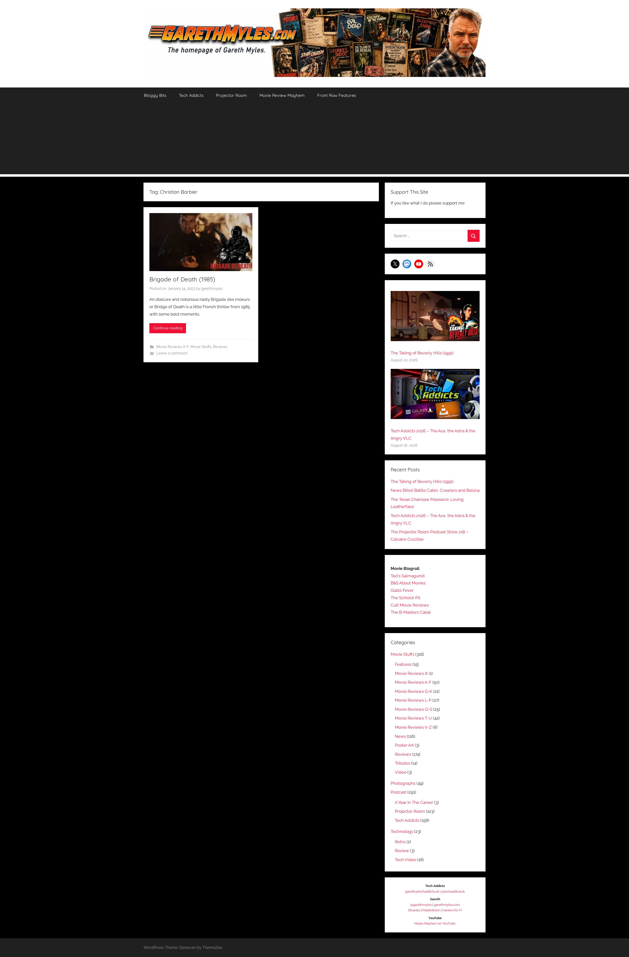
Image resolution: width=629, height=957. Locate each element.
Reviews (220, 347)
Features (403, 664)
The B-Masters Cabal (411, 612)
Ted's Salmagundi (408, 575)
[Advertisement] (314, 139)
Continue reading (167, 328)
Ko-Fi (458, 910)
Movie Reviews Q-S (413, 709)
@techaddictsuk (453, 891)
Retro (400, 841)
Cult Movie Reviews (410, 605)
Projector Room (231, 95)
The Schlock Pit (405, 597)
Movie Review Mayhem (282, 95)
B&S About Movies (408, 582)
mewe (447, 910)
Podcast (398, 792)
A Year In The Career (414, 802)
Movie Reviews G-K (413, 691)
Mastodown (431, 910)
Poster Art (404, 745)
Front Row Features (336, 95)
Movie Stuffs (200, 347)
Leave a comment (171, 353)
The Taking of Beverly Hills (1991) (422, 352)
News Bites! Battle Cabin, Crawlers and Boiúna (435, 490)
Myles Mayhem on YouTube (435, 923)
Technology (402, 831)
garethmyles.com (447, 905)
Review (402, 850)
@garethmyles (421, 905)
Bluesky (414, 910)
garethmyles (212, 288)
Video (400, 772)
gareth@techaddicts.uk (422, 891)
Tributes (402, 763)
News (400, 736)
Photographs (403, 783)
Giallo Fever (402, 590)
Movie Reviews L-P (413, 700)
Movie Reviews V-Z (413, 727)
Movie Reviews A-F (172, 347)
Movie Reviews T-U (413, 718)
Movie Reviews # (411, 673)
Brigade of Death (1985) (182, 279)
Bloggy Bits (155, 95)
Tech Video (405, 859)
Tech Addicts (191, 95)
